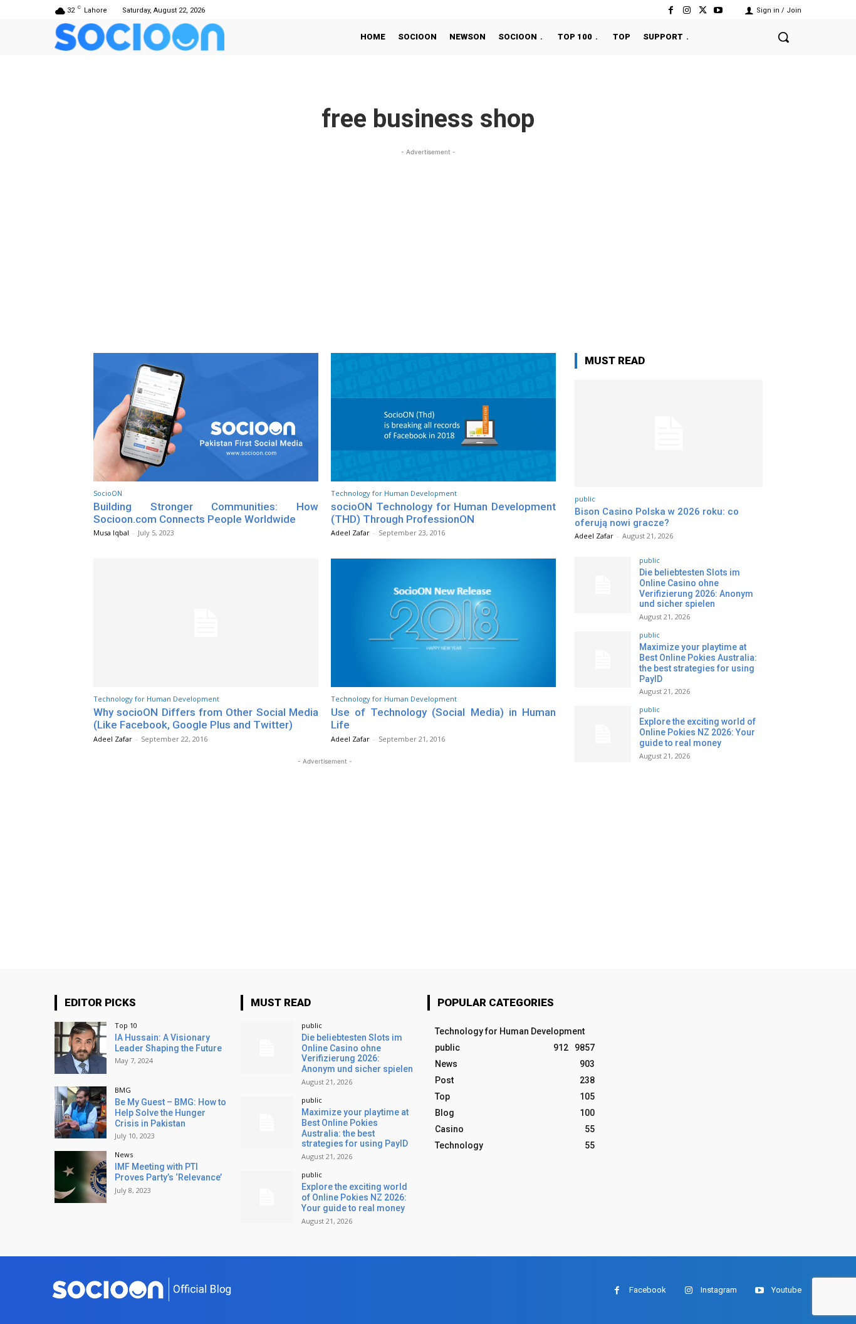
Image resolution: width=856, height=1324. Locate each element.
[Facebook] (671, 10)
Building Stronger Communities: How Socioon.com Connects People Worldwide (205, 512)
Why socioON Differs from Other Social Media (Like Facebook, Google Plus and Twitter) (205, 718)
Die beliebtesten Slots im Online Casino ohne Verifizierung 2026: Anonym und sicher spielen (696, 588)
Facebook (647, 1290)
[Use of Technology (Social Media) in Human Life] (443, 623)
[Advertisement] (428, 246)
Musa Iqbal (111, 532)
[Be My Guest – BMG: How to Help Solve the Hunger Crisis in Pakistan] (81, 1112)
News (124, 1154)
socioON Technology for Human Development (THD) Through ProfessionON (443, 512)
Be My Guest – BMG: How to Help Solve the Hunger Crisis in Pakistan (170, 1112)
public (585, 498)
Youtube (786, 1290)
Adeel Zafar (350, 532)
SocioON (107, 493)
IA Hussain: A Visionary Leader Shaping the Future (168, 1042)
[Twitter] (703, 10)
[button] (783, 37)
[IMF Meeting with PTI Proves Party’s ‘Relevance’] (81, 1177)
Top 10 (126, 1025)
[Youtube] (718, 10)
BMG (123, 1089)
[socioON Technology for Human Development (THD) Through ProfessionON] (443, 417)
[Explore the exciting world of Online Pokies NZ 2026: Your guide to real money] (603, 734)
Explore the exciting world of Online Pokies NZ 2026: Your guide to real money (697, 732)
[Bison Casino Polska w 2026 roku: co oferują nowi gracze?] (669, 433)
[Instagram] (686, 10)
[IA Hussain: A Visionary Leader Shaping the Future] (81, 1048)
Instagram (719, 1290)
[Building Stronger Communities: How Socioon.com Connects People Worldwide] (205, 417)
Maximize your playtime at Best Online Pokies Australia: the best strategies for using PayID (698, 662)
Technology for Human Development (394, 493)
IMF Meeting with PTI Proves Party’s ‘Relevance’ (168, 1172)
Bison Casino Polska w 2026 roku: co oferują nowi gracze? (657, 517)
